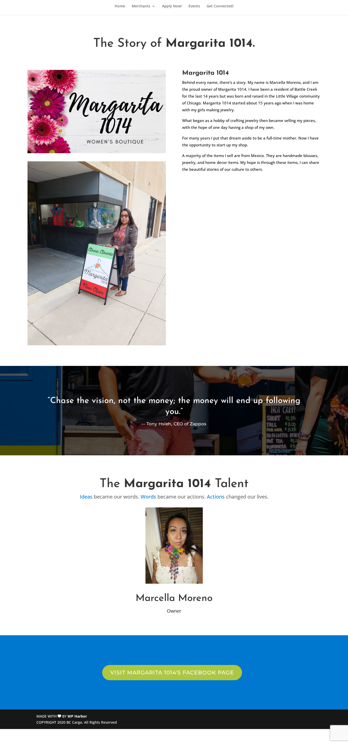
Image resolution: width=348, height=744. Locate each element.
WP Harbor (77, 716)
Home (120, 6)
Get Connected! (220, 6)
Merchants (141, 6)
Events (194, 6)
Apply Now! (172, 6)
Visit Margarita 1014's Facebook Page (172, 672)
